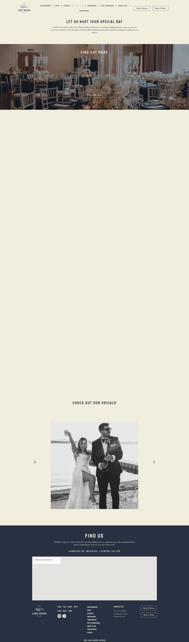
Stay (57, 6)
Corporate (92, 6)
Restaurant (46, 6)
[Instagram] (64, 616)
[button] (35, 462)
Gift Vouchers (108, 6)
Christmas (84, 11)
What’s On (123, 6)
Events (67, 6)
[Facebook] (59, 616)
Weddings (78, 6)
